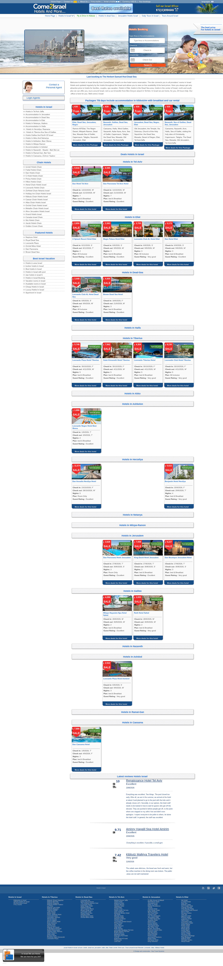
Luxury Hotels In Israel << (33, 290)
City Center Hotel (154, 910)
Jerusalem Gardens (155, 937)
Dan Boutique (152, 933)
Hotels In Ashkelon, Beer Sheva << (37, 141)
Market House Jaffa (121, 900)
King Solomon (153, 941)
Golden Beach (119, 905)
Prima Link (118, 940)
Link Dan (117, 941)
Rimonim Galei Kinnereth (56, 937)
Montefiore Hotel (153, 902)
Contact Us (68, 2)
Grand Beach (119, 926)
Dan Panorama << (30, 249)
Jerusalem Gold (153, 926)
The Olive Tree (153, 927)
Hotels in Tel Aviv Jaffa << (33, 111)
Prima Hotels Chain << (32, 179)
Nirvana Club (185, 934)
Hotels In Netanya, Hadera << (35, 123)
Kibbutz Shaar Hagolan (55, 900)
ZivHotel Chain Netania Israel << (36, 191)
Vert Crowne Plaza (87, 909)
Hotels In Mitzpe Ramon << (34, 144)
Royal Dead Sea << (31, 240)
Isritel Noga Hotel (87, 906)
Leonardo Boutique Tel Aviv (123, 930)
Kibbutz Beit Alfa (52, 902)
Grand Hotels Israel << (32, 214)
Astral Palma (185, 924)
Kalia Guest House (87, 902)
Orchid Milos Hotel (87, 917)
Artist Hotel (118, 907)
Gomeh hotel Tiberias (54, 931)
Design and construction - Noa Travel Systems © (148, 951)
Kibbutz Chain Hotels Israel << (35, 196)
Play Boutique (186, 937)
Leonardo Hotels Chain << (34, 188)
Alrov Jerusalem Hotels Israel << (36, 211)
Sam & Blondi (119, 912)
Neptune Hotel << (30, 237)
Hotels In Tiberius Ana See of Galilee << (39, 132)
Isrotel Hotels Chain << (32, 167)
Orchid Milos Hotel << (32, 246)
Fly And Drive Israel (20, 903)
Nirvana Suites (186, 913)
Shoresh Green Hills (155, 930)
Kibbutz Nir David (53, 927)
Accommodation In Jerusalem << (36, 114)
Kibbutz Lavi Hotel (53, 907)
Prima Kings (152, 936)
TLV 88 (116, 937)
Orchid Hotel (118, 920)
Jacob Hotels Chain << (32, 223)
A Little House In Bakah (156, 900)
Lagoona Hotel (186, 919)
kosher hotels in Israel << (33, 266)
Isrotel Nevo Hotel (87, 916)
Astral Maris (185, 930)
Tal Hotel (117, 914)
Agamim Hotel (186, 916)
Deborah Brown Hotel (121, 913)
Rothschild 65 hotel (121, 938)
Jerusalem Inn (153, 903)
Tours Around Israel (170, 16)
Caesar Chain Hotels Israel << (35, 199)
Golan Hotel (51, 913)
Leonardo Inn (85, 900)
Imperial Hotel (119, 903)
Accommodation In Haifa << (34, 126)
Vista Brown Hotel (187, 909)
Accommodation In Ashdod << (35, 147)
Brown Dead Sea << (31, 252)
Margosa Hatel (119, 934)
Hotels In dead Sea (107, 16)
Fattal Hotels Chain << (32, 170)
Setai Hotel (51, 934)
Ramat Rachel (153, 924)
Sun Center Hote (187, 906)
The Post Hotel (153, 913)
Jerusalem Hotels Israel (128, 16)
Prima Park (152, 922)
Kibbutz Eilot (185, 938)
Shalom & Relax (120, 919)
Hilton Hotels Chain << (32, 182)
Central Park (185, 931)
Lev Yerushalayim (154, 916)
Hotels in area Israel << (32, 263)
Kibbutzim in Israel (20, 900)
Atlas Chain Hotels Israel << (34, 202)
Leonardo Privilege (188, 936)
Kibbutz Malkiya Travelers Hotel (147, 854)
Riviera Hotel (185, 917)
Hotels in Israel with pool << (34, 272)
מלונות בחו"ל (96, 2)
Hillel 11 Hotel (153, 905)
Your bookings (144, 2)
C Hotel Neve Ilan (154, 919)
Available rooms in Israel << (34, 284)
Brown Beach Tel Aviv (121, 931)
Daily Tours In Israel (150, 16)
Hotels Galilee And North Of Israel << (38, 135)
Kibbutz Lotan (186, 905)
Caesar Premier (186, 907)
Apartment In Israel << (32, 293)
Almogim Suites (186, 940)
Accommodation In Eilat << (34, 120)
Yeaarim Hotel (153, 920)
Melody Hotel (119, 916)
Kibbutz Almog (86, 907)
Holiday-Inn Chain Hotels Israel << (37, 194)
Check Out (134, 55)
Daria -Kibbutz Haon (54, 914)
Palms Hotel (185, 926)
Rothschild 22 (119, 933)
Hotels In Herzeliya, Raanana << (36, 129)
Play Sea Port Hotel (121, 936)
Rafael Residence (154, 906)
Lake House (51, 912)
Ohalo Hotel (51, 924)
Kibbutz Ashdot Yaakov (55, 905)
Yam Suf (184, 914)
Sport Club (185, 920)
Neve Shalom (152, 912)
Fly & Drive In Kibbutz (86, 16)
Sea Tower (118, 924)
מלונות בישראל (110, 2)
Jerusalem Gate (153, 917)
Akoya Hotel (185, 941)
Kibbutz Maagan (53, 909)
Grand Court (152, 914)
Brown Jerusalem (154, 929)
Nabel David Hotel (53, 930)
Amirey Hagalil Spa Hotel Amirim (147, 829)
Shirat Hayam (52, 919)
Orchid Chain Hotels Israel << (35, 205)
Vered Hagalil (52, 920)
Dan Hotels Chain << (31, 173)
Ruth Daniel (118, 929)
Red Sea (184, 903)
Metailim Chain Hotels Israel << (36, 208)
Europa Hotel (51, 936)
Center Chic (118, 909)
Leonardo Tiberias (53, 917)
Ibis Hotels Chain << (31, 220)
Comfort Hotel (186, 902)
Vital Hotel (117, 927)
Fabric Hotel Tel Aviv (121, 910)
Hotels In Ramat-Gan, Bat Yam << (37, 153)
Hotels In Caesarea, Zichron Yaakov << (39, 156)
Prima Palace (152, 923)
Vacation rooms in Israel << (34, 281)
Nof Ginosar (51, 926)
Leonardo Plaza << (31, 243)
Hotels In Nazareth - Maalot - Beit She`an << (41, 150)
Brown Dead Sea (87, 910)
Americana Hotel (187, 923)
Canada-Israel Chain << (33, 217)
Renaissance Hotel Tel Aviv (144, 780)
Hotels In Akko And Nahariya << (36, 138)
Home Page (56, 2)
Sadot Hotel (118, 902)
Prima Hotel (118, 923)
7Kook (150, 907)
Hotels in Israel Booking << (34, 278)
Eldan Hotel (152, 938)
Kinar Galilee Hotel (53, 922)
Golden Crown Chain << (33, 226)
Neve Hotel (185, 912)
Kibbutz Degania (53, 903)
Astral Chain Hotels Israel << (34, 185)
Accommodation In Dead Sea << (36, 117)
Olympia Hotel (119, 906)
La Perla (50, 906)
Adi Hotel (184, 900)
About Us (84, 2)
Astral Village (185, 933)
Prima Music (185, 929)
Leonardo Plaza (86, 905)
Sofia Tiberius (52, 933)
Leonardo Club (186, 922)
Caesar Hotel (152, 931)
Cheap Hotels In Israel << (33, 287)
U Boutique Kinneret (54, 929)
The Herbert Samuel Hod (89, 903)
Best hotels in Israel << (32, 269)
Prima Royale (152, 934)
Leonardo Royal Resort (189, 910)
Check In (133, 45)
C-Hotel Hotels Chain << (33, 176)
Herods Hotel (85, 914)
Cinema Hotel (119, 917)
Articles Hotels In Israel (22, 902)
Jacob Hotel (185, 927)
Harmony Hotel (153, 940)
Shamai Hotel (152, 909)
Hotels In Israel (65, 16)
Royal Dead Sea (86, 913)
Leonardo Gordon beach (123, 922)
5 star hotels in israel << (33, 275)
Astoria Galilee (52, 910)
